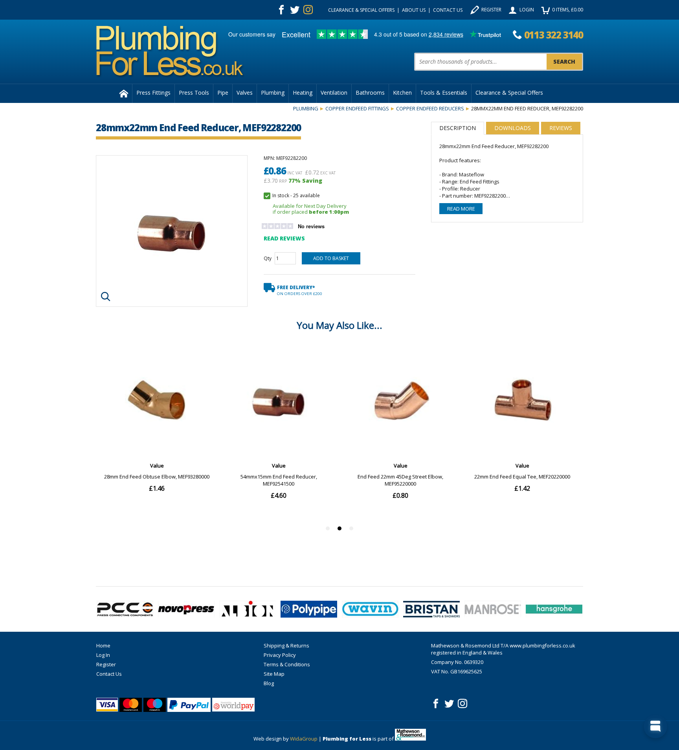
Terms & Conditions (287, 664)
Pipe (222, 92)
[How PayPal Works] (189, 705)
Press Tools (194, 92)
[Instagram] (308, 10)
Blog (269, 683)
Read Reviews (284, 238)
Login (526, 9)
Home (103, 645)
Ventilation (334, 92)
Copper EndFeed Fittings (357, 108)
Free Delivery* (299, 290)
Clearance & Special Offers (361, 10)
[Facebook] (281, 10)
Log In (103, 654)
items (567, 9)
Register (491, 9)
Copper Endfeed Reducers (430, 108)
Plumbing (272, 92)
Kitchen (402, 92)
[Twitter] (294, 10)
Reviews (560, 128)
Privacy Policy (280, 654)
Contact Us (447, 10)
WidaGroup (303, 738)
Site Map (274, 673)
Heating (302, 92)
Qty (268, 258)
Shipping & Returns (286, 645)
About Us (414, 10)
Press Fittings (153, 92)
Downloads (512, 128)
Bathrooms (370, 92)
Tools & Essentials (443, 92)
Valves (245, 92)
